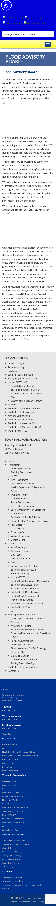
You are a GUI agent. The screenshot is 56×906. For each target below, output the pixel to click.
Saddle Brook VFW (17, 430)
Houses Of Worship (18, 382)
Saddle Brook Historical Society (24, 408)
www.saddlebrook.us (35, 898)
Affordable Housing (21, 625)
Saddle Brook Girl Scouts (20, 374)
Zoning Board (18, 539)
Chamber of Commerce (22, 558)
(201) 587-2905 (9, 719)
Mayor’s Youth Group (19, 415)
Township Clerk (19, 532)
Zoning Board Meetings (23, 663)
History (12, 610)
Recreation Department (23, 506)
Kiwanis (12, 404)
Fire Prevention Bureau (23, 483)
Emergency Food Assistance (22, 378)
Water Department (20, 536)
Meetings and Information (21, 614)
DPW (14, 476)
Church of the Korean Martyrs (26, 400)
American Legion (16, 363)
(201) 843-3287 (9, 728)
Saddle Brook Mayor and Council (27, 629)
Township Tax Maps (21, 644)
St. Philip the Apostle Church (25, 389)
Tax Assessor (18, 524)
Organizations (15, 543)
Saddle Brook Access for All (25, 584)
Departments (15, 464)
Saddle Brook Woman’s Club (22, 423)
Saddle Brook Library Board (22, 412)
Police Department (20, 502)
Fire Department (19, 479)
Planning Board (19, 498)
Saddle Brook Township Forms (23, 667)
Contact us (6, 734)
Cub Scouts (16, 562)
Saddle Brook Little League (22, 419)
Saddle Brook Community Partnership (30, 580)
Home (11, 461)
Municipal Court (19, 494)
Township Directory (21, 468)
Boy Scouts (13, 370)
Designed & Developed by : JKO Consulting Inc (28, 902)
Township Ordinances (22, 640)
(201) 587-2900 (9, 710)
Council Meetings (20, 655)
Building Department (22, 472)
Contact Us (13, 670)
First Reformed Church (22, 385)
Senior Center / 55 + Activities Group (30, 521)
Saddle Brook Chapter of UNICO (24, 427)
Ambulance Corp (16, 367)
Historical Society (20, 573)
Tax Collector (18, 528)
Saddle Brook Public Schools (25, 517)
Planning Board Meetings (24, 659)
